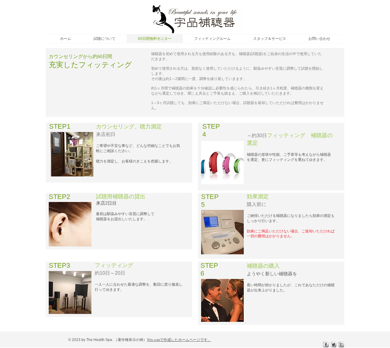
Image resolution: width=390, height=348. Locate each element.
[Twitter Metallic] (333, 344)
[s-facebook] (326, 344)
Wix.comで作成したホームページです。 (179, 340)
